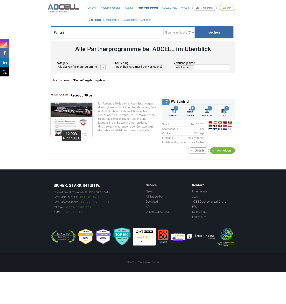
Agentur (129, 7)
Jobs (195, 196)
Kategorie (63, 63)
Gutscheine (130, 19)
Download (152, 201)
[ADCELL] (144, 237)
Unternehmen (200, 191)
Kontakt (185, 7)
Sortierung (121, 63)
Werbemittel (112, 19)
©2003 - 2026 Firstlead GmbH (143, 262)
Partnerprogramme (148, 7)
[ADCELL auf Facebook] (4, 53)
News (149, 191)
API (148, 206)
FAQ (194, 206)
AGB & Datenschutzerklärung (209, 201)
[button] (214, 32)
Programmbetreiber (110, 7)
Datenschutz (199, 211)
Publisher (92, 7)
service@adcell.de (72, 212)
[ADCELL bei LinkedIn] (4, 62)
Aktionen (146, 19)
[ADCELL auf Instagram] (4, 43)
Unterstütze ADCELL (158, 211)
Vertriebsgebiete (184, 63)
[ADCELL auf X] (4, 71)
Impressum (199, 216)
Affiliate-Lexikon (155, 196)
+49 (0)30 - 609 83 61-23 (94, 202)
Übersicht (95, 19)
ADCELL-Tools (169, 7)
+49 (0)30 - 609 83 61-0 (92, 197)
